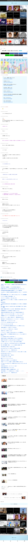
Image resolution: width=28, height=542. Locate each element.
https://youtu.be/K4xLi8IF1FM (8, 88)
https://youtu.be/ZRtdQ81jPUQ (8, 82)
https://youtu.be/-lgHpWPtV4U (8, 85)
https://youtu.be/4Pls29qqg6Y (8, 98)
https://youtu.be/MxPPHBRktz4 (8, 95)
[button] (18, 55)
